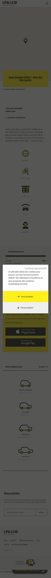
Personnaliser (27, 307)
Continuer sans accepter (36, 268)
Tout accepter (27, 296)
